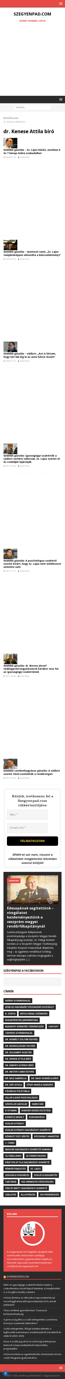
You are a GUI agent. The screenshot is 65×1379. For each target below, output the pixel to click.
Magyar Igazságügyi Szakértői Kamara (28, 1149)
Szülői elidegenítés (45, 1175)
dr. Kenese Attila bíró (18, 1058)
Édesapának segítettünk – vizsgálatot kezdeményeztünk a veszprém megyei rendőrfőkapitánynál (30, 917)
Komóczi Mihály (14, 1117)
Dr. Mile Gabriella (15, 1078)
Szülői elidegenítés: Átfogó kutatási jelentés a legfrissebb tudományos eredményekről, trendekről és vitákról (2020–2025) (32, 1332)
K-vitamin (11, 1110)
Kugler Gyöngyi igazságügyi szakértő (28, 1129)
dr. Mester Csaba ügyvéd (19, 1071)
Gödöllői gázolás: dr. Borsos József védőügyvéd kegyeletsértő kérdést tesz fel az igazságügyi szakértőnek (30, 669)
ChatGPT (54, 1026)
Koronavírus (37, 1117)
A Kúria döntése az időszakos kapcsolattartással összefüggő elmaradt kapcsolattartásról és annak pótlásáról (29, 1301)
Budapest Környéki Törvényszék (24, 1026)
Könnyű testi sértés (17, 1136)
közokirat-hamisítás (46, 1136)
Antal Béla (24, 157)
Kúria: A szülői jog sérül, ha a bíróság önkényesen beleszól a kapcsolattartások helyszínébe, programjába (29, 1345)
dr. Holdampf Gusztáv (18, 1052)
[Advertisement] (32, 59)
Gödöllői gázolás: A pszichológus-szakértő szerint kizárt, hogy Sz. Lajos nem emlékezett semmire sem (32, 563)
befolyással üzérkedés (33, 1013)
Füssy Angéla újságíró (40, 1084)
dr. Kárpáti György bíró (19, 1065)
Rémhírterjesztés (15, 1168)
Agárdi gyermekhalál (18, 1000)
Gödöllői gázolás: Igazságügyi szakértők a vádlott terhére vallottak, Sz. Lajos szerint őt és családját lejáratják (31, 458)
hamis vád (38, 1104)
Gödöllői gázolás (16, 1104)
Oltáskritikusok (36, 1155)
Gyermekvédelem (18, 1276)
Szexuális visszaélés (17, 1175)
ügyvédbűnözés (49, 1194)
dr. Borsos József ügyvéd (20, 1046)
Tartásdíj (10, 1181)
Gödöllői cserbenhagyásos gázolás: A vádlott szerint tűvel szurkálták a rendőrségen (31, 772)
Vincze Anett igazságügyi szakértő (26, 1188)
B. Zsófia (10, 1013)
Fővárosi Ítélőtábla (17, 1091)
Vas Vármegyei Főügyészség (37, 1181)
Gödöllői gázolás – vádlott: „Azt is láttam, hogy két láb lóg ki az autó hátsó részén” (29, 355)
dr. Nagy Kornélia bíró (44, 1078)
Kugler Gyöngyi (14, 1123)
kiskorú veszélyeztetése (36, 1110)
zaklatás (10, 1194)
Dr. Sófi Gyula (13, 1084)
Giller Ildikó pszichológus (21, 1097)
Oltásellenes (13, 1155)
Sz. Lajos (36, 1168)
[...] (28, 959)
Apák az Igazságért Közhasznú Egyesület (29, 1007)
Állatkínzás (28, 1194)
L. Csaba (9, 1142)
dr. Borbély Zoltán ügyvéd (21, 1039)
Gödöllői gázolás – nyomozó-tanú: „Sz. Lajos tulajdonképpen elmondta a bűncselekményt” (32, 253)
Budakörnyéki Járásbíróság (21, 1020)
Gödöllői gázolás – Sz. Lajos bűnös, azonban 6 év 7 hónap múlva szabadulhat (31, 151)
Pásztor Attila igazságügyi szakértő (27, 1162)
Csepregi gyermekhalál (19, 1032)
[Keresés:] (32, 107)
